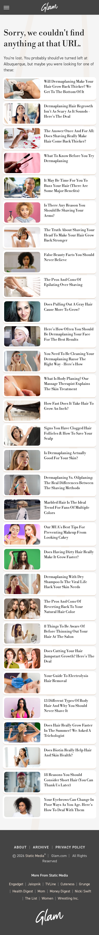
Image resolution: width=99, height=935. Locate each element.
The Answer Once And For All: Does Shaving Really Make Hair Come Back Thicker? (69, 136)
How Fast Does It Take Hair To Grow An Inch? (69, 406)
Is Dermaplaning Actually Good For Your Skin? (65, 455)
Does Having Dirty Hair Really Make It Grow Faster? (69, 554)
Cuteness (67, 884)
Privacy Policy (70, 847)
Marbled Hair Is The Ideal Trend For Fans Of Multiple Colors (66, 507)
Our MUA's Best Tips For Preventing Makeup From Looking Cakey (65, 532)
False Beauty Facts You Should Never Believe (69, 257)
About (20, 847)
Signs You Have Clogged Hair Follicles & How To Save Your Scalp (68, 433)
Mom (41, 891)
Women (47, 898)
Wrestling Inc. (68, 898)
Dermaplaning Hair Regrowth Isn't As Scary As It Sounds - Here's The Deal (68, 111)
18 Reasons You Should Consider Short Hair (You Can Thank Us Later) (68, 779)
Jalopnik (34, 884)
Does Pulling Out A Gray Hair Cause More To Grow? (68, 307)
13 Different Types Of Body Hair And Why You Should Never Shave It (66, 705)
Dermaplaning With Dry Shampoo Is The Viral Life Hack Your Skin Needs (65, 582)
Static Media (34, 855)
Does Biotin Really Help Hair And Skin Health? (68, 753)
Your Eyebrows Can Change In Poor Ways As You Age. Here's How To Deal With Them (69, 804)
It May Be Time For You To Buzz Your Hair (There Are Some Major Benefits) (66, 185)
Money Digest (60, 891)
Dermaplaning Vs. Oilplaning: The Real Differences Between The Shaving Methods (68, 482)
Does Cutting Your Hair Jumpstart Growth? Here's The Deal (69, 656)
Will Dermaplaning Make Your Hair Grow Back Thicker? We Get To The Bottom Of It (68, 86)
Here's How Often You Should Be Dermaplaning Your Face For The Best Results (68, 334)
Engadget (16, 884)
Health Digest (22, 891)
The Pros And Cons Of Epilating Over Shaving (63, 282)
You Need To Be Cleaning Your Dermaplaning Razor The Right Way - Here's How (69, 358)
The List (31, 898)
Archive (41, 847)
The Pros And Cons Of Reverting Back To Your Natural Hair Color (63, 606)
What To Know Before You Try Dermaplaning (69, 158)
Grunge (84, 884)
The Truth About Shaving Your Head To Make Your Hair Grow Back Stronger (69, 235)
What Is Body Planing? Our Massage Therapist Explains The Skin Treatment (67, 383)
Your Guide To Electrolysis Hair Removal (66, 678)
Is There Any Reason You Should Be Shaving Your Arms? (64, 210)
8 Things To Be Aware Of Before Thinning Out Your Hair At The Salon (66, 631)
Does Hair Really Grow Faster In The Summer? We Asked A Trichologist (68, 730)
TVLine (50, 884)
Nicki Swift (83, 891)
